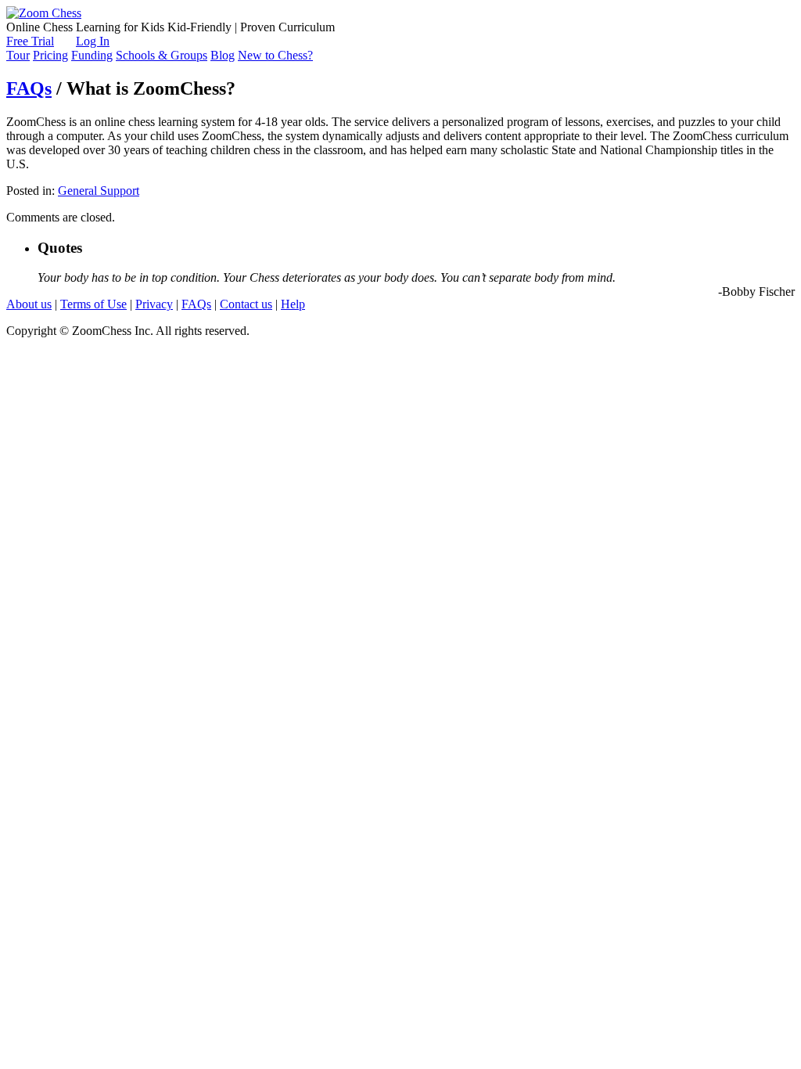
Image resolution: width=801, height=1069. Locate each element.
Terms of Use (93, 304)
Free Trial (30, 41)
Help (293, 304)
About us (29, 304)
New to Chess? (275, 55)
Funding (92, 55)
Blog (222, 55)
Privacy (154, 304)
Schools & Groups (161, 55)
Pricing (50, 55)
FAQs (29, 88)
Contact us (246, 304)
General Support (98, 190)
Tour (18, 55)
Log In (93, 41)
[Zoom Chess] (43, 13)
